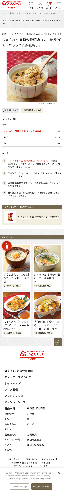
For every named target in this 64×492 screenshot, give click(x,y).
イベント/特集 (12, 439)
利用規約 (46, 462)
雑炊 (6, 418)
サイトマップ (48, 459)
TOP (4, 13)
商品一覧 (9, 408)
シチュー (9, 429)
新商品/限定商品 (36, 408)
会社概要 (43, 465)
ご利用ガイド (31, 459)
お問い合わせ (13, 459)
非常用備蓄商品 (35, 444)
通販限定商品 (34, 439)
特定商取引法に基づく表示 (24, 462)
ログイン (40, 8)
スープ (30, 424)
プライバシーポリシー (24, 465)
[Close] (59, 473)
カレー (30, 418)
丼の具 (30, 413)
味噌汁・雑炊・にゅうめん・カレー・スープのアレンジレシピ (34, 13)
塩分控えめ (10, 434)
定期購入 (32, 434)
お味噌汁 (9, 413)
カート (48, 5)
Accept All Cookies (41, 486)
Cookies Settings (19, 486)
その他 (8, 449)
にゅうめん (10, 424)
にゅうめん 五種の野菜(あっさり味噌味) (23, 131)
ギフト (8, 444)
